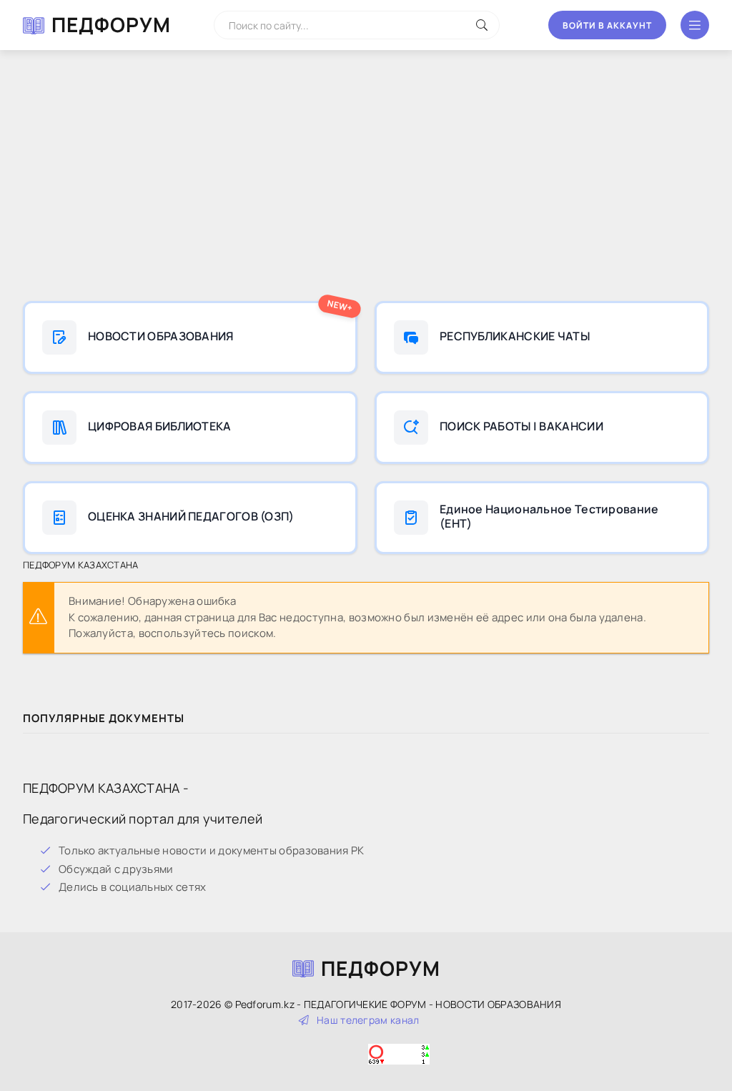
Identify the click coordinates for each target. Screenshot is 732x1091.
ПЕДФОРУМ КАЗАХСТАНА (81, 564)
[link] (190, 337)
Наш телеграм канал (368, 1020)
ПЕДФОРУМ (111, 24)
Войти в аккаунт (607, 25)
